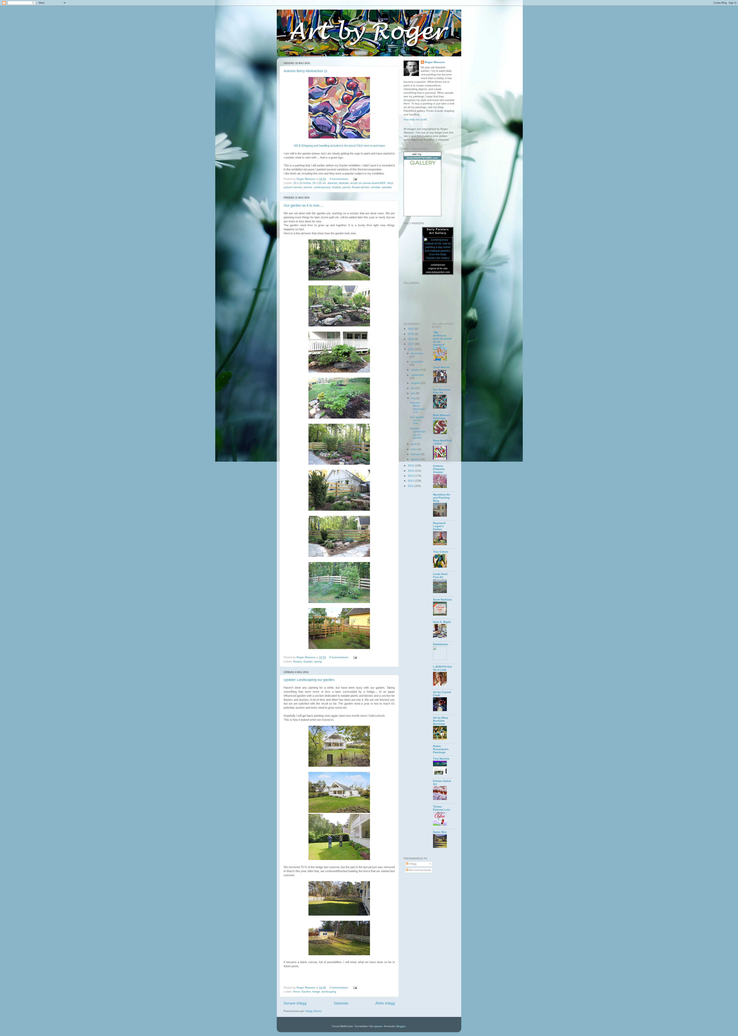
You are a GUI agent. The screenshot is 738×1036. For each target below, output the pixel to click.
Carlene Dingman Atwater (439, 469)
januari (415, 459)
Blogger (401, 1026)
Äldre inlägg (385, 1003)
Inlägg (412, 863)
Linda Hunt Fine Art (440, 576)
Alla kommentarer (419, 870)
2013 (411, 475)
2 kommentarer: (339, 987)
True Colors (440, 551)
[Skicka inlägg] (355, 179)
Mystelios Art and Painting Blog (441, 497)
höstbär (336, 187)
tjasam (378, 1026)
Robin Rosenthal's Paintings (441, 749)
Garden (308, 661)
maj (413, 398)
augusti (416, 383)
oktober (416, 369)
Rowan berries (360, 187)
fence (296, 991)
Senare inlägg (295, 1003)
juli (413, 388)
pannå (346, 187)
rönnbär (375, 187)
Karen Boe (440, 832)
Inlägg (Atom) (313, 1011)
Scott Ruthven (442, 599)
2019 (411, 334)
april (414, 444)
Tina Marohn (441, 758)
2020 (411, 328)
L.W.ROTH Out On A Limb (442, 668)
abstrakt (344, 183)
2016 (411, 349)
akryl (390, 183)
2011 (411, 486)
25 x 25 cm (319, 183)
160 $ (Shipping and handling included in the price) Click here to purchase (339, 145)
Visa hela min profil (415, 119)
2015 (411, 465)
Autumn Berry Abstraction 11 (305, 71)
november (417, 361)
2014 (411, 470)
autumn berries (293, 187)
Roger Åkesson (435, 62)
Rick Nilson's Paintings (441, 417)
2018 (411, 339)
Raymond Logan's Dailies (439, 526)
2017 (411, 344)
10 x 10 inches (302, 183)
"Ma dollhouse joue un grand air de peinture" (442, 338)
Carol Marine (441, 367)
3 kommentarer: (339, 179)
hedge (316, 991)
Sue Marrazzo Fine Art (441, 391)
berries (308, 187)
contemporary (322, 187)
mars (414, 449)
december (417, 353)
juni (413, 393)
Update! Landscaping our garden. (309, 680)
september (417, 375)
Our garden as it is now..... (304, 205)
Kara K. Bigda (442, 622)
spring (318, 661)
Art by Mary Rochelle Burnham (440, 720)
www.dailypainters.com (438, 272)
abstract (332, 183)
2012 (411, 480)
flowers (297, 661)
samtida (386, 187)
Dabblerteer (440, 644)
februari (416, 454)
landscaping (329, 991)
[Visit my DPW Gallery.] (422, 165)
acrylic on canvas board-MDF (368, 183)
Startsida (341, 1003)
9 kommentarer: (339, 657)
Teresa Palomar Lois (441, 808)
